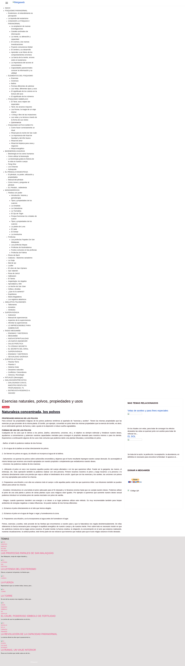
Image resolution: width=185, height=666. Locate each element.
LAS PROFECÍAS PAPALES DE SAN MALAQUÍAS (27, 553)
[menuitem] (7, 8)
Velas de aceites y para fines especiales (148, 410)
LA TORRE (6, 595)
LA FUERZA (7, 582)
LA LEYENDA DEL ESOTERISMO (18, 569)
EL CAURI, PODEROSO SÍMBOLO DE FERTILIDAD (28, 616)
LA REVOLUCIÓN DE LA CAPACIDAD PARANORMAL (29, 634)
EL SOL (132, 436)
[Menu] (6, 3)
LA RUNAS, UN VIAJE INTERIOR (18, 650)
